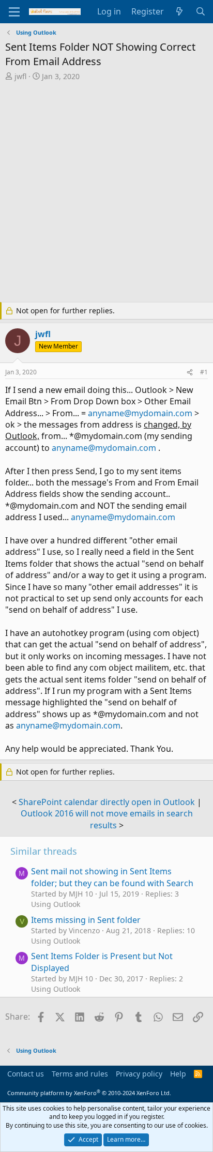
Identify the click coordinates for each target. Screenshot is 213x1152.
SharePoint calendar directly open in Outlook (107, 802)
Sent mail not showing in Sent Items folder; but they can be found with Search (112, 877)
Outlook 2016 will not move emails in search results (107, 819)
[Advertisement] (106, 192)
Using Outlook (55, 904)
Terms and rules (80, 1074)
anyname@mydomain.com (140, 413)
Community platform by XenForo (89, 1093)
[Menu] (14, 12)
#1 (204, 372)
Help (178, 1074)
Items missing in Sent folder (86, 920)
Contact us (25, 1074)
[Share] (189, 372)
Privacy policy (139, 1074)
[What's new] (179, 11)
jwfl (20, 76)
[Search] (200, 11)
